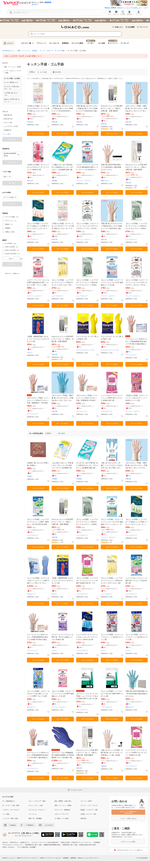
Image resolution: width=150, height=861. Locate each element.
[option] (12, 115)
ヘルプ (145, 8)
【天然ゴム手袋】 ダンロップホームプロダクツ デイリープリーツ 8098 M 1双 (38, 167)
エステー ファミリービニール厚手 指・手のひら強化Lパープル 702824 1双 (62, 637)
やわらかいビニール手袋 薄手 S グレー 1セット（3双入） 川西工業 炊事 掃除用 (62, 521)
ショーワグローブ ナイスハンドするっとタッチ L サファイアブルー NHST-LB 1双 (87, 637)
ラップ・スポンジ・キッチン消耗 (52, 51)
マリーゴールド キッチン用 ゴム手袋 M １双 (87, 338)
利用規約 (66, 858)
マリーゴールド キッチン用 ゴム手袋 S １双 (112, 338)
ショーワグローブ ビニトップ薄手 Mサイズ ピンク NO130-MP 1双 (136, 580)
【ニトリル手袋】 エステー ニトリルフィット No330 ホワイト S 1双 (136, 637)
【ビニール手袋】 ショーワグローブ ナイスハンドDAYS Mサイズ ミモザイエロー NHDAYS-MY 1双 (112, 580)
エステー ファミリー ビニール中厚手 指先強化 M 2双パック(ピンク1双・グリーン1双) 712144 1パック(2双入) (38, 282)
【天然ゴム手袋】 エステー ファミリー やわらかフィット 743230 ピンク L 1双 (136, 398)
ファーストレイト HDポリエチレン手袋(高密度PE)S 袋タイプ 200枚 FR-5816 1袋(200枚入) (38, 637)
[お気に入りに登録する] (48, 127)
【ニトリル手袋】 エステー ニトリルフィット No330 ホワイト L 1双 (112, 637)
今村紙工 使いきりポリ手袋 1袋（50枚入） (38, 464)
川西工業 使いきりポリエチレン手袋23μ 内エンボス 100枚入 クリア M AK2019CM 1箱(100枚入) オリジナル (63, 108)
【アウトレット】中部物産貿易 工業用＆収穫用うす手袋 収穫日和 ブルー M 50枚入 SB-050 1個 (63, 755)
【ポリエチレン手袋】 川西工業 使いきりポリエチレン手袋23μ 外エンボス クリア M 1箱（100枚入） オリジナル (136, 108)
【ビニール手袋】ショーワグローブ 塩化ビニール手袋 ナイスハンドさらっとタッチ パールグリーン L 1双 (136, 522)
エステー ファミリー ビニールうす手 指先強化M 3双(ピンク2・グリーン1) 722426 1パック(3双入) (87, 167)
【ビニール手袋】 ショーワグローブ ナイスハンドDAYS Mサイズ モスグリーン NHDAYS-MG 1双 (87, 282)
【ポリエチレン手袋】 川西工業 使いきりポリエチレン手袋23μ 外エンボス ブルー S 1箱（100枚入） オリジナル (62, 398)
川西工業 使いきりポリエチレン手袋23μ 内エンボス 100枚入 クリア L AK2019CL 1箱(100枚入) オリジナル (112, 226)
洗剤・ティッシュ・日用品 (27, 51)
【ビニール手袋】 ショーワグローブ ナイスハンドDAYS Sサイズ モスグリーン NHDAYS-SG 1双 (136, 226)
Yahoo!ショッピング (8, 858)
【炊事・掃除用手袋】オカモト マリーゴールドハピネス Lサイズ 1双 (62, 580)
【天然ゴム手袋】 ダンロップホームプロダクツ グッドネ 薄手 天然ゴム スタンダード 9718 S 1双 (63, 226)
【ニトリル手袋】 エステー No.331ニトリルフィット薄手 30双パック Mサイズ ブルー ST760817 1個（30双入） (38, 580)
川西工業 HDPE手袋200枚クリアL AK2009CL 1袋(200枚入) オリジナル (111, 167)
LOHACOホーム (8, 51)
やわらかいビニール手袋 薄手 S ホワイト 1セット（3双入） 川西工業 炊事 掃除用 (136, 167)
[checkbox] (3, 217)
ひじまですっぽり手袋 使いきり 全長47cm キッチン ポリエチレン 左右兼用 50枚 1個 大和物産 (87, 465)
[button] (43, 72)
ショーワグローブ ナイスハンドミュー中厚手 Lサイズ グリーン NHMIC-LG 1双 (136, 752)
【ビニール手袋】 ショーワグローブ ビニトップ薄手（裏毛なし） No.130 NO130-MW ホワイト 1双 (38, 522)
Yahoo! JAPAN (110, 8)
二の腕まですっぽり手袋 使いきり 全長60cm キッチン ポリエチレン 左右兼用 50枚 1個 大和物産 (62, 167)
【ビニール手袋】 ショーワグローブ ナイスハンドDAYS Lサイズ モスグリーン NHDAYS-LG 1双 (87, 522)
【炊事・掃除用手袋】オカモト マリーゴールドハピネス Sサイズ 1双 (38, 339)
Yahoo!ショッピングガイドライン (88, 858)
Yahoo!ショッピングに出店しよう (129, 8)
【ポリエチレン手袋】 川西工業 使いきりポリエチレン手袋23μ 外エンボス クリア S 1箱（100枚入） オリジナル (136, 465)
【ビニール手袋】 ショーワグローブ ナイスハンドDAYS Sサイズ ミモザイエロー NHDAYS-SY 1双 (62, 282)
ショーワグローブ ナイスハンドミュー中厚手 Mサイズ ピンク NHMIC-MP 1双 (112, 398)
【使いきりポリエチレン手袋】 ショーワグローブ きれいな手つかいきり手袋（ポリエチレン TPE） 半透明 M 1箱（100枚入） (112, 465)
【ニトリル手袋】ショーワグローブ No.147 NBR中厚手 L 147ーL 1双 (112, 693)
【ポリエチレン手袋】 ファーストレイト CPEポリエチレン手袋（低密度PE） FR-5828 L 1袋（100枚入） (38, 400)
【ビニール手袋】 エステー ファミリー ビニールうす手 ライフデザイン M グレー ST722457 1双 (136, 282)
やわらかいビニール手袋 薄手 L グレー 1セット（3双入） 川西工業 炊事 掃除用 (63, 339)
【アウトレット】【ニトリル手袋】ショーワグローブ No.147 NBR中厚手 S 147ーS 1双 (87, 696)
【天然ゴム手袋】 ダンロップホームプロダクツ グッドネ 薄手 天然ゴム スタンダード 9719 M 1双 (38, 108)
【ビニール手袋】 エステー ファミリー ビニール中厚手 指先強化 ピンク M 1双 (63, 693)
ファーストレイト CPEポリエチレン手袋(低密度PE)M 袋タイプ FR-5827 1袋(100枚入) (38, 755)
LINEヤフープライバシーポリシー (27, 858)
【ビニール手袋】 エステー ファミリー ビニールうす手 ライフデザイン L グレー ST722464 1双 (87, 226)
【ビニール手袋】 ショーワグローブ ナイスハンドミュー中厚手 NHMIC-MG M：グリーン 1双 (87, 580)
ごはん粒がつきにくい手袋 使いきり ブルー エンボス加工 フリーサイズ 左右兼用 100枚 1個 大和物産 (62, 465)
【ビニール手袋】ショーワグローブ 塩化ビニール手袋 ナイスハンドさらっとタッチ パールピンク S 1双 (38, 226)
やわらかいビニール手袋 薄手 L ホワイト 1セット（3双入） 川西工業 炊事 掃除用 (87, 752)
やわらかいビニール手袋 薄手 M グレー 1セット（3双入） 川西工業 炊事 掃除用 (112, 108)
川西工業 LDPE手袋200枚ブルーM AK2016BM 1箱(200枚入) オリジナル (136, 693)
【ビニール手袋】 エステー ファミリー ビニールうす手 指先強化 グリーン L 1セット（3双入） (112, 522)
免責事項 (73, 858)
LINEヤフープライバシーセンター (50, 858)
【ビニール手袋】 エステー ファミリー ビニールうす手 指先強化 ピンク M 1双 (112, 282)
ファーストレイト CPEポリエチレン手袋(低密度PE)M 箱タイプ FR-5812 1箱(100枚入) (136, 341)
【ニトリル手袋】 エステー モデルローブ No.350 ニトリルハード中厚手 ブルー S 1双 (38, 693)
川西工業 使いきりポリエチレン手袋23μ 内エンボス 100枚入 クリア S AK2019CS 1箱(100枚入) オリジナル (87, 108)
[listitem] (75, 56)
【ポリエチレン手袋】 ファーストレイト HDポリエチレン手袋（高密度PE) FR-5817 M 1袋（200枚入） (87, 398)
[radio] (3, 244)
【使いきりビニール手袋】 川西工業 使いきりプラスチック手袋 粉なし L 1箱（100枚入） (112, 752)
